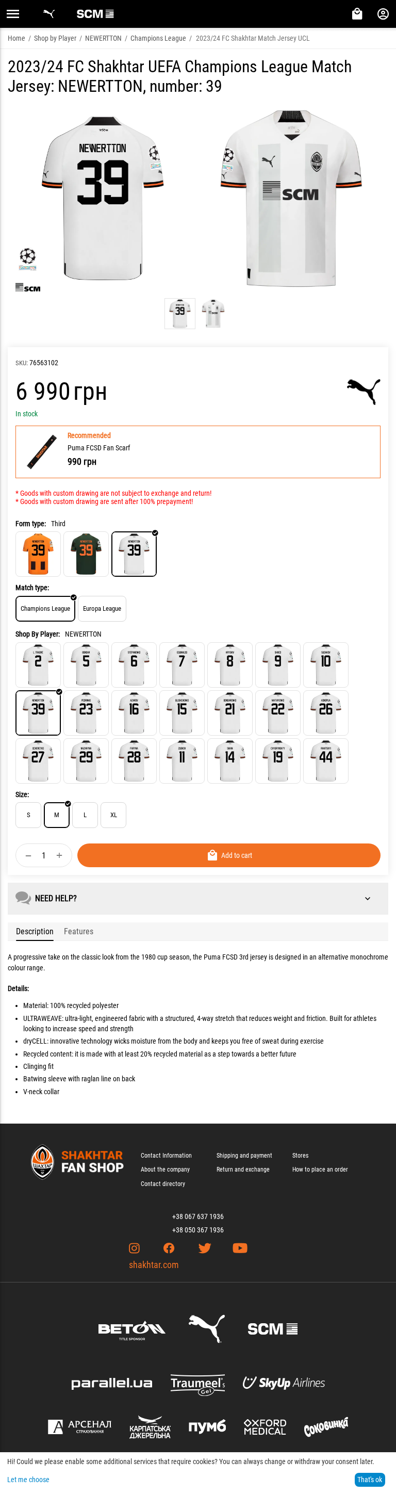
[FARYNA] (134, 761)
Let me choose (28, 1479)
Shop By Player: (37, 634)
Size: (22, 794)
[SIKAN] (230, 761)
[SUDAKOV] (326, 665)
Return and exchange (243, 1169)
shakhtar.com (154, 1264)
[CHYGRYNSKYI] (278, 761)
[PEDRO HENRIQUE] (86, 713)
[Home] (38, 554)
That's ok (369, 1479)
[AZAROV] (134, 713)
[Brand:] (364, 392)
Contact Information (166, 1155)
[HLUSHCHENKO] (182, 713)
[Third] (134, 554)
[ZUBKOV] (182, 761)
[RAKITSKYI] (326, 761)
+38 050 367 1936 (198, 1230)
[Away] (86, 554)
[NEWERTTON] (38, 713)
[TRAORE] (38, 665)
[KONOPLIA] (326, 713)
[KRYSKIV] (230, 665)
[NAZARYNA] (86, 761)
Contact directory (163, 1184)
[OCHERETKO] (38, 761)
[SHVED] (278, 665)
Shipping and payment (244, 1155)
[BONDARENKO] (230, 713)
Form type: (30, 523)
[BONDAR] (86, 665)
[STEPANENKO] (134, 665)
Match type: (32, 587)
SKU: (21, 363)
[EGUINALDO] (182, 665)
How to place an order (320, 1169)
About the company (165, 1169)
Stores (300, 1155)
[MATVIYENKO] (278, 713)
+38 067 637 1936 (198, 1216)
